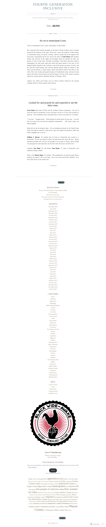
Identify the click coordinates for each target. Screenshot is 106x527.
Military (53, 340)
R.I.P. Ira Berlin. (53, 192)
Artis (61, 479)
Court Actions (53, 316)
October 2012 (53, 289)
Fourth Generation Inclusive (53, 6)
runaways (43, 503)
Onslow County (41, 499)
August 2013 (53, 267)
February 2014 (53, 261)
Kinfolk (53, 333)
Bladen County (67, 479)
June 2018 (53, 209)
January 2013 (53, 282)
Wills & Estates (53, 377)
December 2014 (53, 241)
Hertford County (34, 494)
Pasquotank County (61, 499)
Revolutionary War (53, 359)
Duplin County (32, 486)
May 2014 (53, 254)
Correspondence (53, 314)
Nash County (73, 497)
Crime (53, 318)
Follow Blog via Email (53, 462)
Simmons (66, 503)
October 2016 (53, 215)
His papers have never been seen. (53, 199)
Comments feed (53, 391)
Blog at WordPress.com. (53, 523)
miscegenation (59, 497)
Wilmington (50, 510)
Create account (53, 384)
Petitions (53, 349)
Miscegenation (53, 342)
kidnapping (63, 495)
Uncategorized (53, 375)
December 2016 (53, 213)
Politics (53, 353)
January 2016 (53, 222)
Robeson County (68, 501)
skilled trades (73, 503)
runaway (36, 503)
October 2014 (53, 243)
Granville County (42, 492)
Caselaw (53, 307)
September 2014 (53, 246)
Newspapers (53, 346)
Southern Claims (53, 368)
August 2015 (53, 228)
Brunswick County (32, 481)
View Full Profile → (53, 457)
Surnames (53, 370)
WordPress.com (53, 393)
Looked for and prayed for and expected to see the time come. (53, 104)
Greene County (51, 492)
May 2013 (53, 274)
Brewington (75, 479)
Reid (46, 501)
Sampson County (54, 503)
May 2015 (53, 232)
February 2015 (53, 237)
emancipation (58, 486)
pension (69, 499)
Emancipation (53, 325)
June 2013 (53, 272)
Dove (76, 483)
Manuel (74, 495)
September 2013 (53, 265)
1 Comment (53, 89)
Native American (53, 344)
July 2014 (53, 250)
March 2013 (53, 278)
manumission (31, 497)
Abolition (53, 299)
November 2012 (53, 287)
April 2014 (53, 256)
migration (50, 497)
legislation (69, 494)
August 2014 (53, 248)
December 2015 (53, 224)
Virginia (58, 506)
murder (66, 497)
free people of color (45, 489)
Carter (38, 481)
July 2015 (53, 230)
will (45, 510)
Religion (53, 357)
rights (61, 501)
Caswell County (44, 481)
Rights (53, 362)
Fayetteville (74, 486)
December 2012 (53, 285)
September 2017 (53, 211)
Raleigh (43, 501)
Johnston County (51, 495)
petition (35, 501)
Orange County (51, 499)
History (53, 331)
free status (59, 489)
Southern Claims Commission (38, 507)
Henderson (75, 492)
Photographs (53, 351)
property (39, 501)
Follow (53, 470)
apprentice (43, 479)
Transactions (53, 372)
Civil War (53, 312)
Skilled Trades (53, 366)
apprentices (53, 478)
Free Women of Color (53, 329)
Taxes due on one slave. (53, 194)
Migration (53, 338)
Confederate (69, 481)
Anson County (36, 479)
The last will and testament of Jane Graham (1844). (53, 190)
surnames (51, 507)
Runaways (53, 364)
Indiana (40, 494)
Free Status (53, 327)
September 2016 (53, 217)
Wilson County (59, 510)
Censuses (53, 310)
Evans (67, 486)
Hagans (57, 492)
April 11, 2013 (53, 33)
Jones (58, 495)
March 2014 (53, 259)
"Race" (53, 297)
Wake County (64, 506)
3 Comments (53, 165)
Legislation (53, 336)
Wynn (69, 510)
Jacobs (44, 495)
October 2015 (53, 226)
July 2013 (53, 269)
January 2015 (53, 239)
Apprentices (53, 301)
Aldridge (30, 479)
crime (37, 483)
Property (53, 355)
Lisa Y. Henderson (53, 452)
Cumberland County (65, 483)
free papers (32, 489)
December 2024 (53, 206)
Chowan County (53, 481)
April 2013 (53, 276)
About (53, 14)
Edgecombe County (44, 486)
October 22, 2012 (53, 95)
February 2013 (53, 280)
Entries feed (53, 389)
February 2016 (53, 219)
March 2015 (53, 235)
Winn (66, 510)
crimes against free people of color (48, 484)
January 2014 (53, 263)
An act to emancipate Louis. (53, 40)
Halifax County (65, 492)
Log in (53, 387)
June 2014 (53, 252)
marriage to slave (40, 497)
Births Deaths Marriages (53, 305)
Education (53, 323)
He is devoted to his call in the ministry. (53, 197)
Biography (53, 303)
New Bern (31, 499)
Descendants (53, 320)
